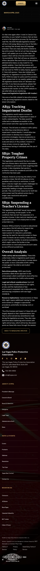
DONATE (20, 3)
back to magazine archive (15, 331)
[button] (36, 3)
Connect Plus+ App (16, 544)
